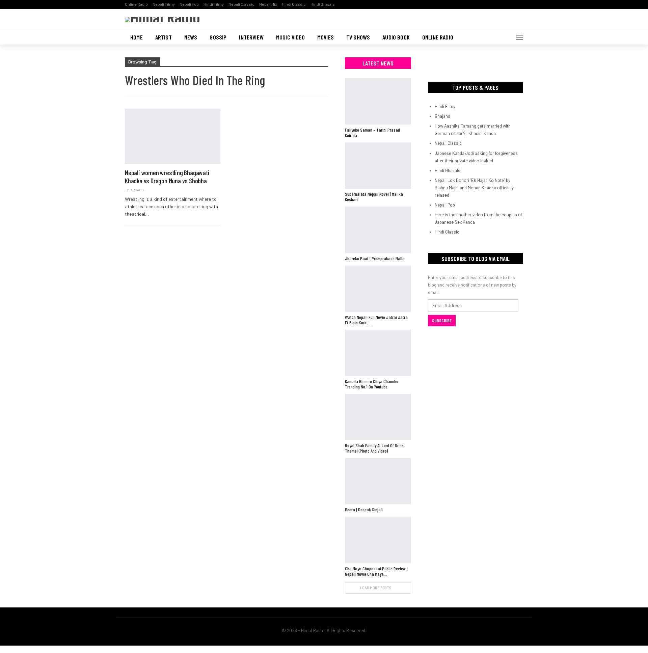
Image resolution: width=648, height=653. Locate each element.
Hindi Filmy (214, 4)
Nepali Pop (189, 4)
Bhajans (442, 116)
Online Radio (136, 4)
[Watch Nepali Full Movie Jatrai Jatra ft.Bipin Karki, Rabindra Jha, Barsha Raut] (378, 289)
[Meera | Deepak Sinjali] (378, 481)
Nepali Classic (241, 4)
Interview (251, 37)
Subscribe (442, 320)
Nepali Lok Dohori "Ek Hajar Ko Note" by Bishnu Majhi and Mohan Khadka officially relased (474, 188)
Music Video (290, 37)
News (190, 37)
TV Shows (358, 37)
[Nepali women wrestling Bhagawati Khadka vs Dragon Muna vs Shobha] (172, 136)
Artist (163, 37)
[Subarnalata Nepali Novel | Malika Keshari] (378, 165)
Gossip (218, 37)
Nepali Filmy (164, 4)
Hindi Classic (294, 4)
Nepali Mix (268, 4)
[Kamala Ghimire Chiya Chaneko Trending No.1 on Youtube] (378, 353)
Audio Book (396, 37)
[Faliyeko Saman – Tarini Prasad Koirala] (378, 101)
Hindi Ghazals (322, 4)
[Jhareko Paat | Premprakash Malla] (378, 230)
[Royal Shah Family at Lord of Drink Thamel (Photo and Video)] (378, 417)
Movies (325, 37)
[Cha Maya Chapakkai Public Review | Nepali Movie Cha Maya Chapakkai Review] (378, 540)
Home (136, 37)
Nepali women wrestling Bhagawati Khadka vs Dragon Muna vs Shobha (167, 176)
